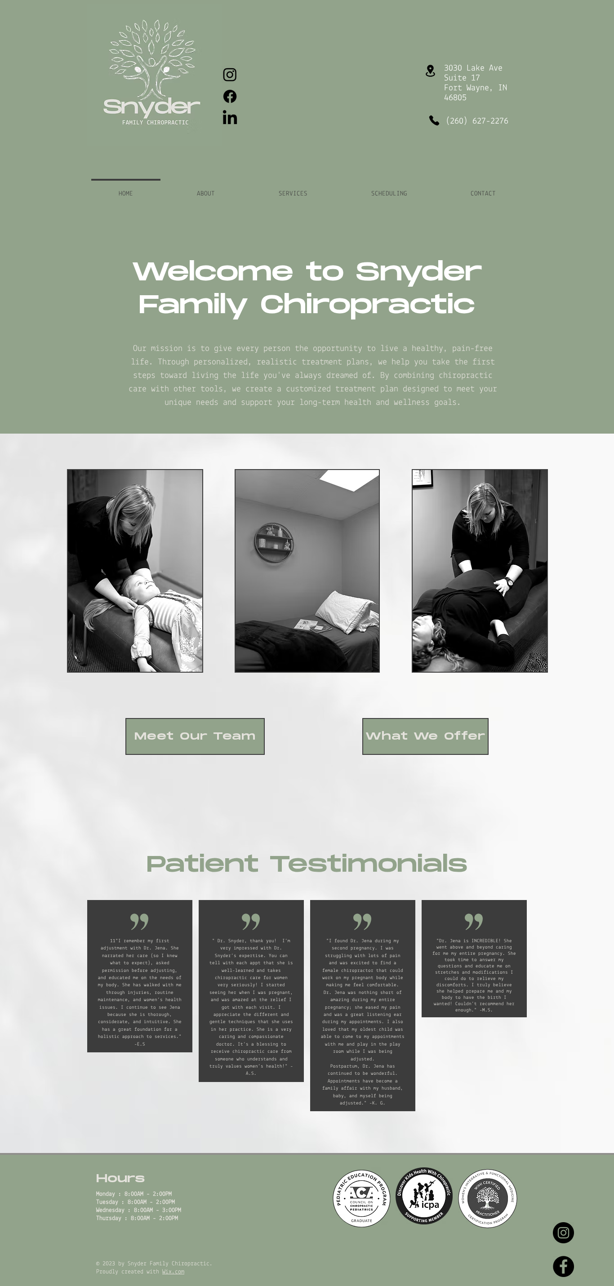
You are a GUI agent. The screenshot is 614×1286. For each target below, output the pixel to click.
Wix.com (173, 1271)
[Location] (430, 71)
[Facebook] (230, 96)
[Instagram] (230, 74)
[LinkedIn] (230, 118)
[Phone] (434, 120)
